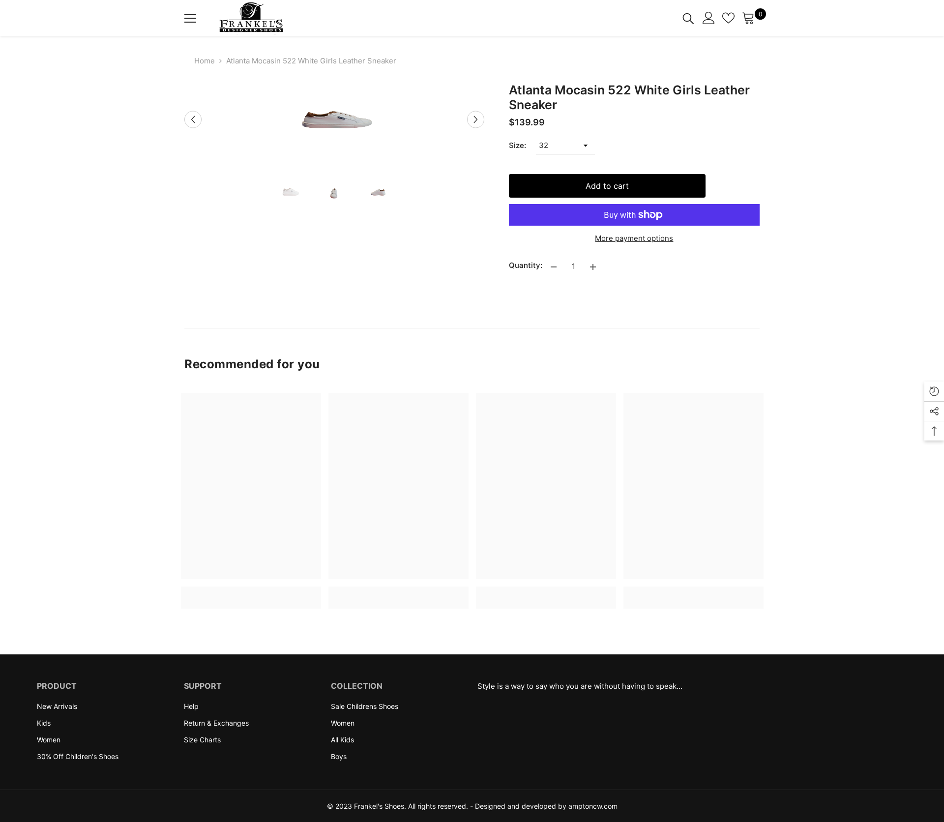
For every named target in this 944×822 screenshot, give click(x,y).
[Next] (475, 119)
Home (204, 60)
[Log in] (709, 18)
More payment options (634, 238)
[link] (251, 592)
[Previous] (193, 119)
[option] (334, 119)
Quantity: (525, 265)
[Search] (688, 18)
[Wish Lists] (728, 18)
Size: (517, 145)
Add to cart (607, 186)
